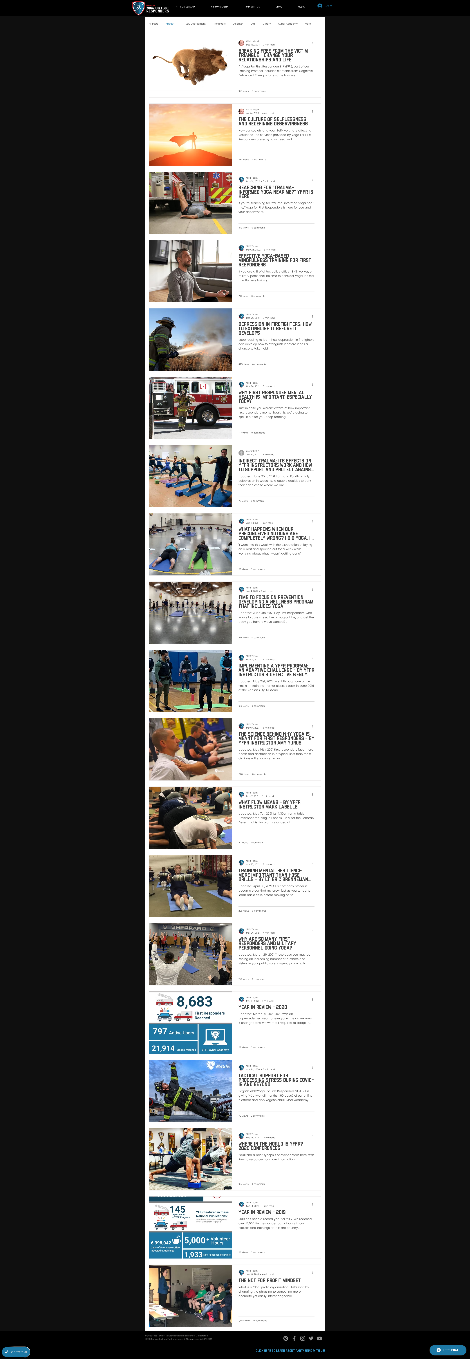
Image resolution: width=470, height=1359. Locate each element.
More (308, 24)
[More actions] (314, 43)
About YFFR (172, 24)
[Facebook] (294, 1338)
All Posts (153, 24)
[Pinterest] (286, 1338)
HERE (267, 1350)
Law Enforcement (195, 24)
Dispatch (238, 24)
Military (267, 24)
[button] (257, 6)
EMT (253, 24)
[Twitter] (311, 1338)
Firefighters (219, 24)
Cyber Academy (288, 24)
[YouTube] (319, 1338)
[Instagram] (302, 1338)
